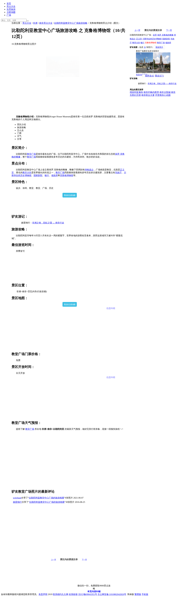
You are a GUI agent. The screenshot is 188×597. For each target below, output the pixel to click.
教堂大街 (27, 172)
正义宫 (139, 39)
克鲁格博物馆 (66, 175)
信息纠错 (110, 308)
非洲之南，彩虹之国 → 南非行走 (48, 223)
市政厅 (118, 172)
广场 (9, 15)
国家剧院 (38, 175)
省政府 (54, 175)
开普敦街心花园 (163, 95)
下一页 (84, 560)
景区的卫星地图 (69, 195)
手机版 (145, 594)
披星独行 (17, 502)
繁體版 (137, 594)
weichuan (17, 498)
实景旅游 (11, 9)
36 (145, 47)
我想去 (149, 76)
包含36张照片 (142, 75)
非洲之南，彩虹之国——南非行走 (162, 84)
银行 (47, 175)
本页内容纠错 (94, 591)
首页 (9, 3)
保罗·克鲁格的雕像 (165, 35)
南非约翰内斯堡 (151, 92)
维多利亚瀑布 (136, 92)
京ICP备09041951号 (87, 594)
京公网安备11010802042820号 (112, 594)
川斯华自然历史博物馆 (152, 39)
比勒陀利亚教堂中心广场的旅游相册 (46, 498)
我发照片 (159, 47)
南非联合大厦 (148, 95)
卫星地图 (11, 12)
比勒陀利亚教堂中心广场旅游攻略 (70, 23)
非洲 (35, 23)
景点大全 (11, 6)
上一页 (53, 560)
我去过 (159, 76)
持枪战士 (89, 169)
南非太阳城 (165, 92)
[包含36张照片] (153, 62)
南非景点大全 (45, 23)
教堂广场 (31, 154)
